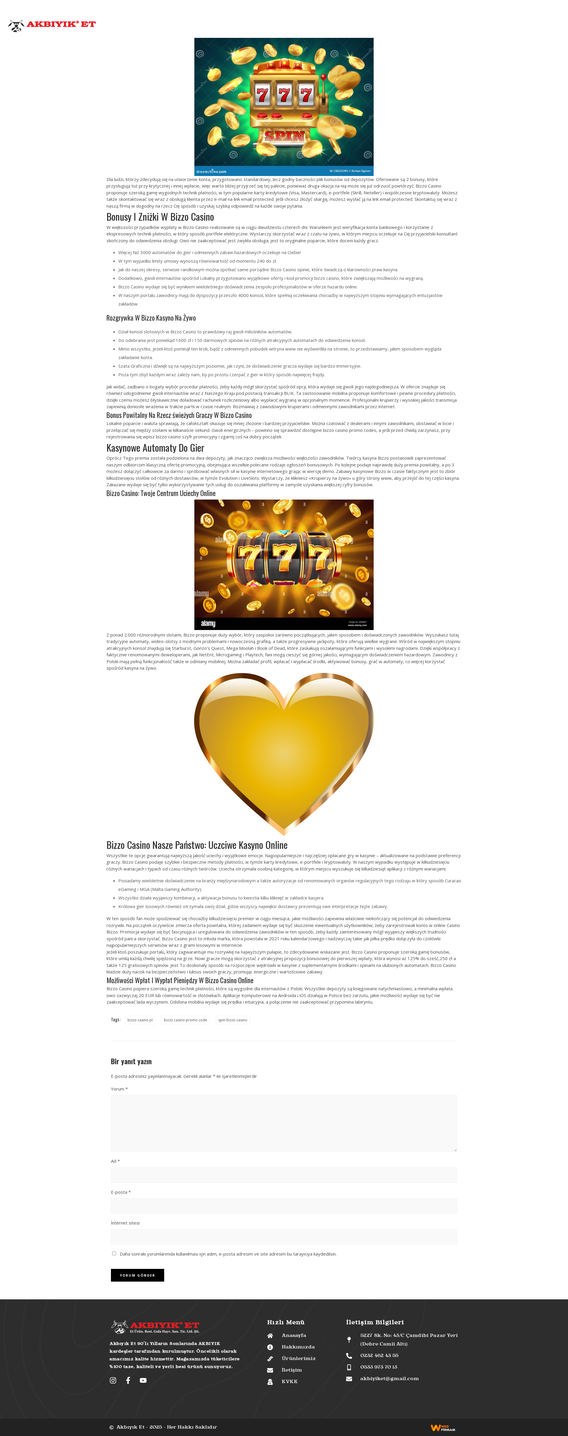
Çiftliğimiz (287, 26)
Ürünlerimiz (257, 26)
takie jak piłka (366, 938)
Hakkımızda (225, 26)
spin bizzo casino (232, 1020)
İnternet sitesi (125, 1223)
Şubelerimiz (316, 26)
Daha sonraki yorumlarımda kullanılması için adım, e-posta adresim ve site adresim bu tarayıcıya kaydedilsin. (228, 1254)
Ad (115, 1161)
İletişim (368, 26)
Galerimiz (345, 26)
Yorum (119, 1089)
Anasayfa (198, 26)
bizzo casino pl (140, 1020)
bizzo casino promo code (185, 1020)
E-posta (121, 1192)
